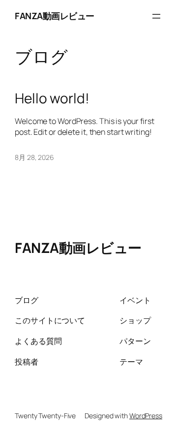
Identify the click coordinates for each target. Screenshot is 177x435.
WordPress (145, 415)
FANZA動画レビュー (54, 16)
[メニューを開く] (156, 16)
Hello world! (52, 98)
